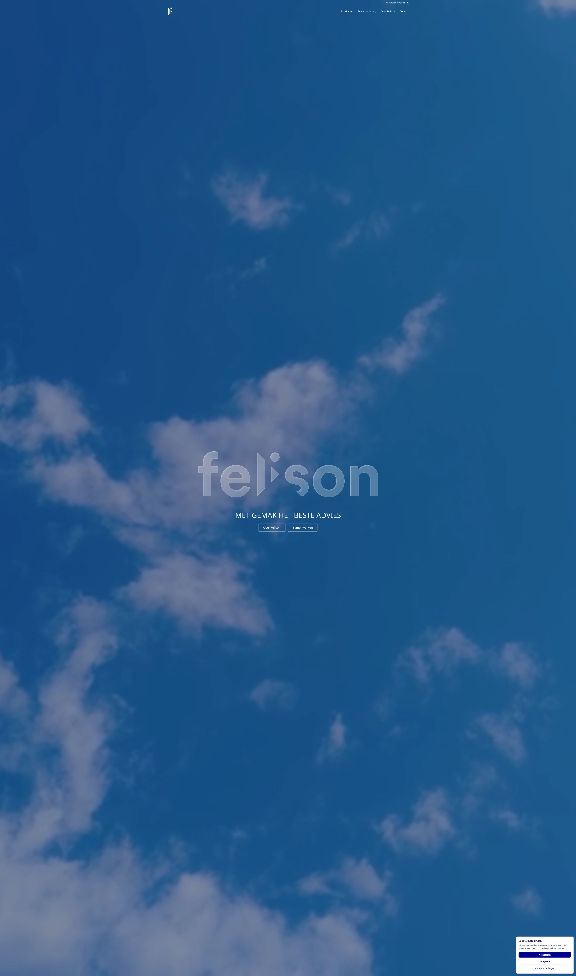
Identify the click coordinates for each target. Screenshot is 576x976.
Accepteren (545, 954)
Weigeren (545, 961)
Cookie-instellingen (545, 968)
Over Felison (271, 528)
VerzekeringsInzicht (399, 2)
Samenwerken (303, 528)
